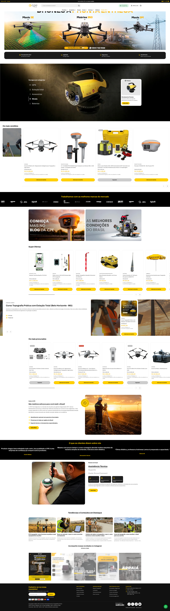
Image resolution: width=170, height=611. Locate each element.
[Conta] (134, 5)
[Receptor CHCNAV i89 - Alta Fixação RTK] (151, 146)
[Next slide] (163, 30)
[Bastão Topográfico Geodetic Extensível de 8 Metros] (86, 262)
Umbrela (148, 273)
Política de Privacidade (49, 596)
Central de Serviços (97, 592)
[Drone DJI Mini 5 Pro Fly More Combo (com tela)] (137, 354)
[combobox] (61, 5)
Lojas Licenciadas (80, 592)
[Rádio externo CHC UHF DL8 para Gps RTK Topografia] (63, 262)
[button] (84, 47)
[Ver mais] (85, 30)
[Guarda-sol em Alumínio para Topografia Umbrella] (156, 262)
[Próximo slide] (167, 186)
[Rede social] (162, 1)
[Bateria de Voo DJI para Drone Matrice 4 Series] (113, 354)
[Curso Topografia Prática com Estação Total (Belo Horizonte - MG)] (129, 308)
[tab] (32, 85)
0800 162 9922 (130, 589)
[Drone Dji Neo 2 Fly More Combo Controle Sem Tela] (39, 354)
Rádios (54, 273)
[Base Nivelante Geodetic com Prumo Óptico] (109, 262)
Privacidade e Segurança (114, 588)
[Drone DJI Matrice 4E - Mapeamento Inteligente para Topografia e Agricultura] (41, 146)
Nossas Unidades (80, 590)
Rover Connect (96, 594)
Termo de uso (138, 607)
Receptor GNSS (64, 164)
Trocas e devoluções (113, 592)
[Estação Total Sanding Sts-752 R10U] (39, 262)
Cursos (123, 318)
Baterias (105, 366)
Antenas (125, 273)
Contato (8, 1)
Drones (26, 164)
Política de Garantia (113, 594)
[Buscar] (79, 5)
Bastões (78, 273)
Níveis (99, 164)
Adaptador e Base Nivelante (105, 273)
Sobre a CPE (3, 1)
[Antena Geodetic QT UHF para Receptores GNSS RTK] (133, 262)
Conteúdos (95, 590)
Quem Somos (79, 588)
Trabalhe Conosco (80, 594)
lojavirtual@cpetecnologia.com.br (134, 588)
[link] (36, 201)
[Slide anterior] (163, 186)
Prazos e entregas (113, 590)
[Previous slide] (7, 30)
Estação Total (32, 273)
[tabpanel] (131, 92)
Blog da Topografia (97, 588)
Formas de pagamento (114, 596)
